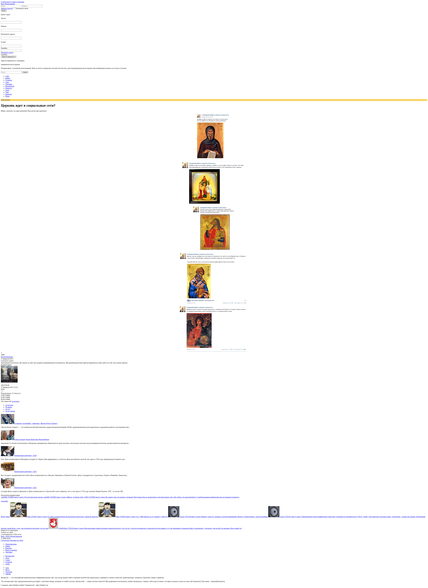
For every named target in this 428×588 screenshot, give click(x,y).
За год (7, 409)
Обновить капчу (7, 52)
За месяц (8, 407)
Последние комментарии (10, 495)
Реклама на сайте (16, 540)
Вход (3, 4)
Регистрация (10, 4)
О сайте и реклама (17, 2)
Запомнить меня (22, 8)
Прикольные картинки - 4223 (25, 471)
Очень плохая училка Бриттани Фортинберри (31, 439)
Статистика (5, 2)
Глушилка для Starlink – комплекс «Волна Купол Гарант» (36, 423)
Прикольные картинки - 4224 (25, 455)
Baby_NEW (5, 536)
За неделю (9, 405)
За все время (10, 411)
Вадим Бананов (7, 357)
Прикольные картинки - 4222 (25, 488)
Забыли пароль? (7, 8)
